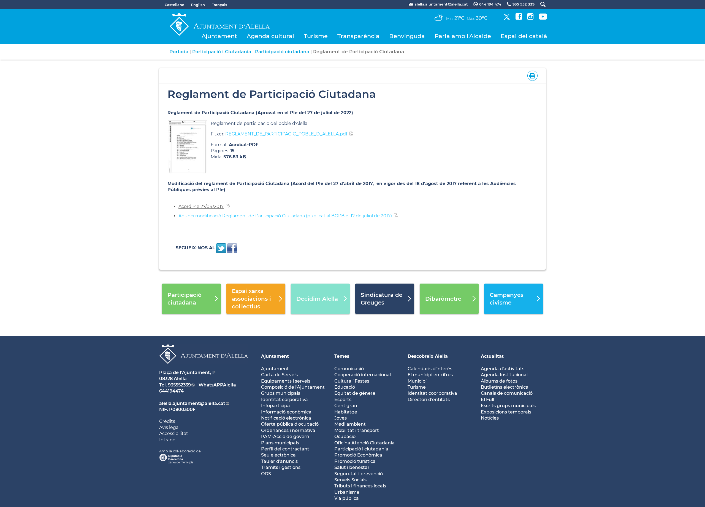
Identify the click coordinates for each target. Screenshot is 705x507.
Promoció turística (355, 461)
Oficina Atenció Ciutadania (364, 442)
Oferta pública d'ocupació (290, 424)
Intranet (168, 439)
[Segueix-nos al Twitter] (507, 18)
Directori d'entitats (429, 399)
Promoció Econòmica (358, 455)
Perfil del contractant (285, 449)
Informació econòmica (286, 412)
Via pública (346, 498)
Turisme (316, 36)
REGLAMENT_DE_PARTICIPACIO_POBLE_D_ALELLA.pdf (286, 134)
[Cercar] (540, 4)
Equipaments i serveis (285, 381)
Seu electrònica (278, 455)
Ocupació (345, 436)
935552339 (179, 385)
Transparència (358, 36)
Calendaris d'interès (430, 368)
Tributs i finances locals (360, 486)
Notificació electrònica (286, 418)
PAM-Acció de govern (285, 436)
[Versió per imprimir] (531, 75)
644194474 (171, 391)
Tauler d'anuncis (279, 461)
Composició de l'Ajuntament (293, 387)
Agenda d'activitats (502, 368)
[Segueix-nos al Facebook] (518, 18)
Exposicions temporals (506, 412)
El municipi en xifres (430, 374)
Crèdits (167, 421)
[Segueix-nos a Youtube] (542, 18)
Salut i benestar (352, 467)
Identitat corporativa (284, 399)
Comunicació (349, 368)
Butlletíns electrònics (504, 387)
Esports (342, 399)
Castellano (174, 4)
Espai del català (524, 36)
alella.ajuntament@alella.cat (192, 403)
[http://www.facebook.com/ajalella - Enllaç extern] (232, 247)
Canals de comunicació (507, 393)
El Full (487, 399)
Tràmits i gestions (280, 467)
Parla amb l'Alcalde (463, 36)
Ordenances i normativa (288, 430)
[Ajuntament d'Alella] (203, 368)
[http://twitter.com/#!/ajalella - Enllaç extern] (221, 247)
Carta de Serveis (279, 374)
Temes (341, 356)
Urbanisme (346, 492)
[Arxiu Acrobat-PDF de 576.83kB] (187, 148)
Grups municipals (280, 393)
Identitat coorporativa (432, 393)
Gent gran (345, 405)
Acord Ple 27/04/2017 (201, 206)
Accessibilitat (173, 433)
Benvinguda (407, 36)
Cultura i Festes (351, 381)
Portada (178, 51)
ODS (266, 473)
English (198, 4)
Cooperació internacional (362, 374)
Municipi (417, 381)
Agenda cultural (270, 36)
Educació (344, 387)
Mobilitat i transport (356, 430)
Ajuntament (219, 36)
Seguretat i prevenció (358, 473)
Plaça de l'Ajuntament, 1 (186, 372)
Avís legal (169, 427)
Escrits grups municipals (508, 405)
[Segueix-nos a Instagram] (530, 18)
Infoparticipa (275, 405)
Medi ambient (350, 424)
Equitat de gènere (354, 393)
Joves (340, 418)
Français (219, 4)
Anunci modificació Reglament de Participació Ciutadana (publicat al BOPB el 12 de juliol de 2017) (285, 215)
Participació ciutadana (282, 51)
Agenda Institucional (504, 374)
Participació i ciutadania (361, 449)
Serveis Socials (350, 479)
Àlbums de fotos (499, 381)
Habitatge (345, 412)
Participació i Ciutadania (221, 51)
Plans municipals (280, 442)
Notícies (490, 418)
